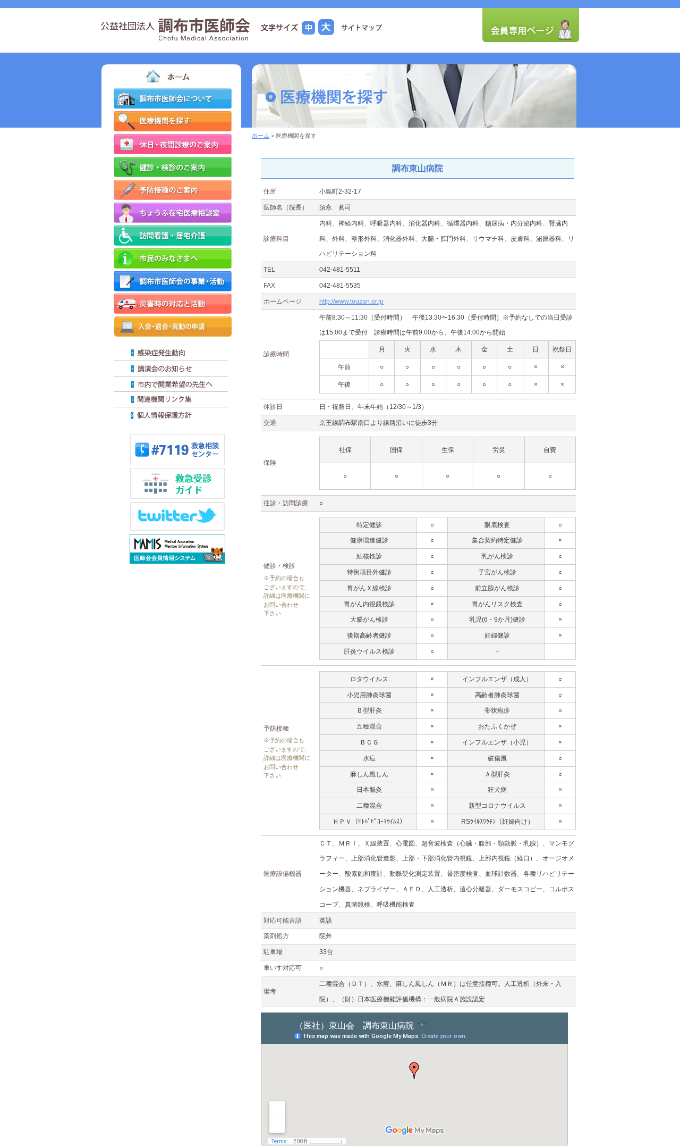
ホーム (260, 135)
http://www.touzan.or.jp (351, 301)
